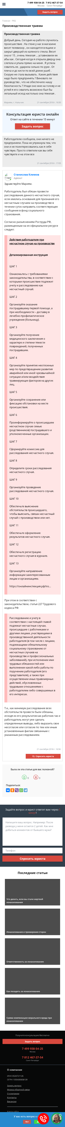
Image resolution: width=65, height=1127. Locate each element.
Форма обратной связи (18, 1089)
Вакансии (11, 1101)
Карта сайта (13, 1111)
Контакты (12, 1097)
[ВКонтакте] (8, 790)
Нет (27, 1121)
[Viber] (17, 790)
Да (38, 1121)
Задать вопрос (50, 11)
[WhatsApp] (21, 790)
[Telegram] (25, 790)
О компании (13, 1093)
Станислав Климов (26, 174)
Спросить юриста (45, 756)
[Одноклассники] (12, 790)
